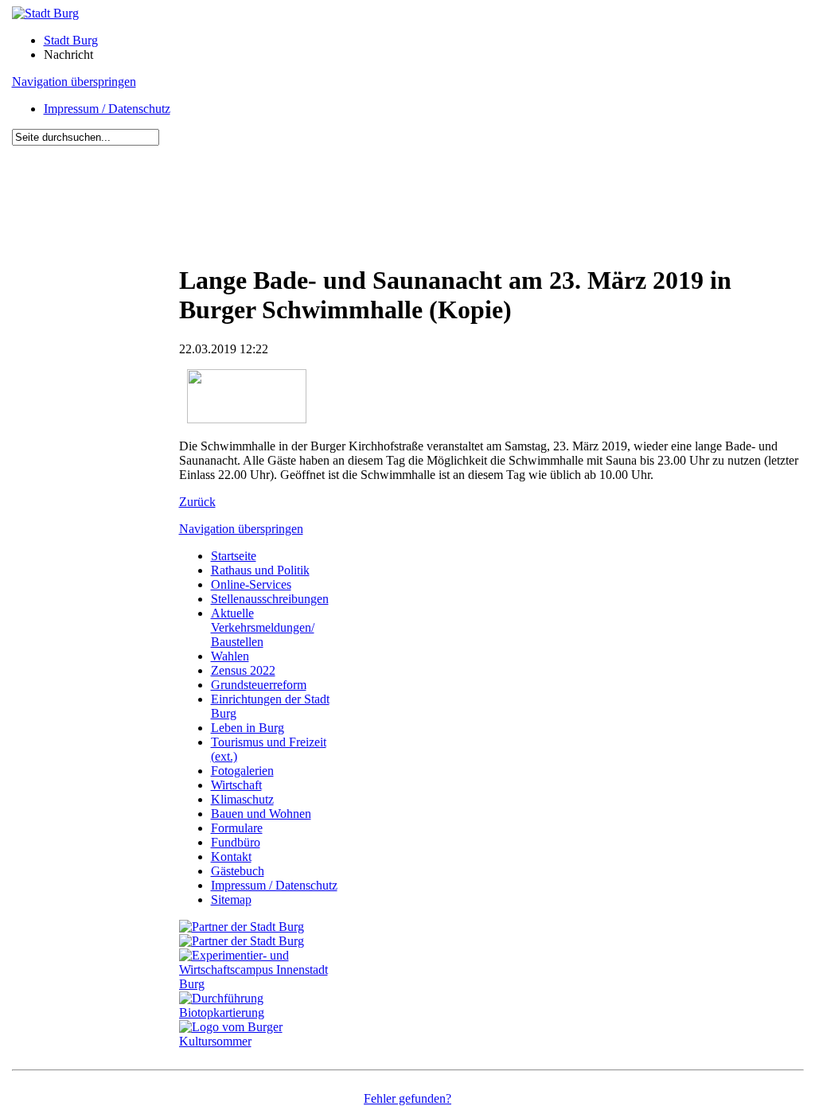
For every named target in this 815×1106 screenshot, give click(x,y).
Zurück (197, 501)
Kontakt (231, 856)
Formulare (237, 828)
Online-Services (251, 584)
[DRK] (262, 1041)
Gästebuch (237, 871)
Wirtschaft (236, 785)
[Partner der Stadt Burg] (241, 941)
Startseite (233, 556)
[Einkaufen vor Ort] (241, 926)
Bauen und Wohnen (261, 813)
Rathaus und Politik (260, 570)
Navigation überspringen (74, 81)
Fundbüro (235, 842)
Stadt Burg (71, 40)
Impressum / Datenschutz (107, 108)
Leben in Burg (247, 727)
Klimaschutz (242, 799)
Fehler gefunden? (407, 1098)
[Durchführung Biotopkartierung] (262, 1012)
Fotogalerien (242, 770)
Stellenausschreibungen (270, 599)
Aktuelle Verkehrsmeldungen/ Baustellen (262, 627)
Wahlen (230, 656)
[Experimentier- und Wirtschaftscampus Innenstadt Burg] (262, 984)
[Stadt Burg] (45, 13)
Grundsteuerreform (258, 684)
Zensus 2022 (243, 670)
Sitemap (231, 899)
